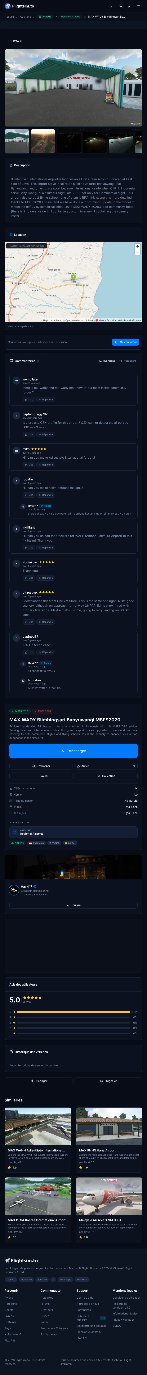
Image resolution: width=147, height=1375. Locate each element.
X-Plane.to (11, 1334)
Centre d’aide (85, 1297)
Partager (41, 1080)
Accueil (9, 16)
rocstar (28, 479)
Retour (17, 41)
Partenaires (84, 1309)
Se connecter (128, 342)
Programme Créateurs (54, 1328)
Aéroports (11, 1303)
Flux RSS (10, 1340)
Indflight (29, 527)
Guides (45, 1316)
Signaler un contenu (89, 1331)
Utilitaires (10, 1322)
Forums (45, 1303)
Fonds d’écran (49, 1334)
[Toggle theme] (111, 6)
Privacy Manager (123, 1319)
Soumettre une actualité (91, 1325)
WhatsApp (65, 1279)
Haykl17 (33, 505)
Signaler (111, 1080)
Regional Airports (70, 16)
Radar (44, 1322)
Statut (80, 1338)
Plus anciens (129, 360)
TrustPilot (82, 1279)
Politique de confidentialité (121, 1305)
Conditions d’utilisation (126, 1297)
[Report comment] (58, 399)
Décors (9, 1309)
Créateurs (47, 1309)
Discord (11, 1279)
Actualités (47, 1297)
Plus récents (109, 360)
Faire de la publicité (91, 1317)
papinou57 (30, 636)
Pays (8, 1328)
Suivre (77, 905)
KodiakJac (30, 562)
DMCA (117, 1325)
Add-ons (25, 16)
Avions (9, 1297)
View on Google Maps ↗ (20, 326)
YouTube (42, 1279)
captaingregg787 (35, 414)
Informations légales (125, 1313)
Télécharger (76, 751)
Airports (46, 16)
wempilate (30, 379)
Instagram (26, 1279)
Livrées (9, 1316)
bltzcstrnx (30, 592)
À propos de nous (88, 1303)
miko (26, 449)
